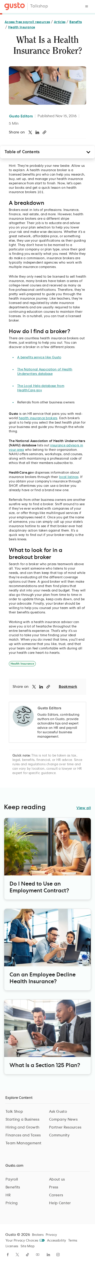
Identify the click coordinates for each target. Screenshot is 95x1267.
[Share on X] (30, 132)
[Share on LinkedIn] (37, 132)
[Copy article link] (44, 132)
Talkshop (39, 6)
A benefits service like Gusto (39, 357)
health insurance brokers (38, 418)
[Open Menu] (87, 6)
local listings (68, 477)
